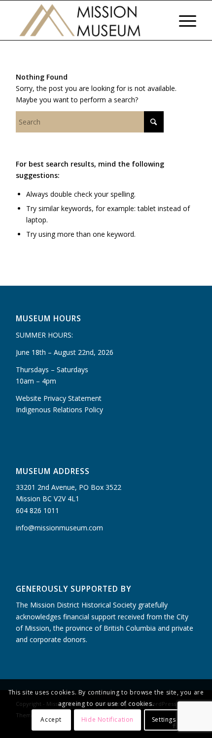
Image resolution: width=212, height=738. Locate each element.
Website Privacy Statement (59, 398)
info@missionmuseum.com (59, 527)
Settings (164, 719)
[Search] (159, 20)
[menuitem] (159, 20)
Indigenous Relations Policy (59, 409)
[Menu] (182, 20)
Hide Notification (107, 719)
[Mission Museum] (88, 20)
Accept (51, 719)
